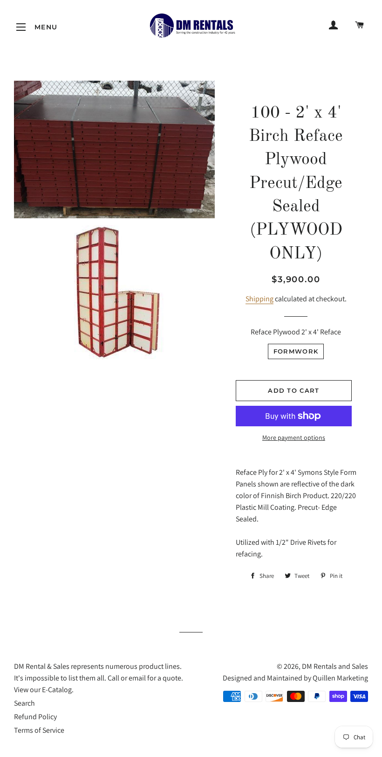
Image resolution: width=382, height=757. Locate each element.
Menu (21, 27)
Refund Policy (35, 717)
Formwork (295, 351)
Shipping (259, 299)
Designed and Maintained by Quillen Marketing (295, 678)
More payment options (293, 437)
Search (24, 703)
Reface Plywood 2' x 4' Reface (296, 332)
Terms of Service (39, 730)
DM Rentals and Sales (335, 666)
